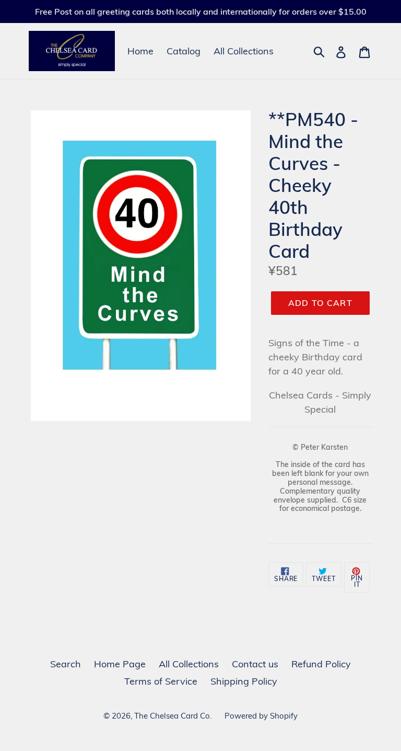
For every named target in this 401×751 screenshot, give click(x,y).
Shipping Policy (243, 681)
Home (140, 51)
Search (65, 664)
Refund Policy (321, 664)
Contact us (255, 664)
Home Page (120, 664)
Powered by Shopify (261, 716)
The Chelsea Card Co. (172, 716)
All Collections (244, 51)
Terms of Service (160, 681)
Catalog (183, 51)
